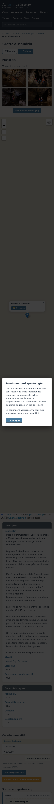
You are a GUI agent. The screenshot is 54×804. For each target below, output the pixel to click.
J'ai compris (14, 420)
